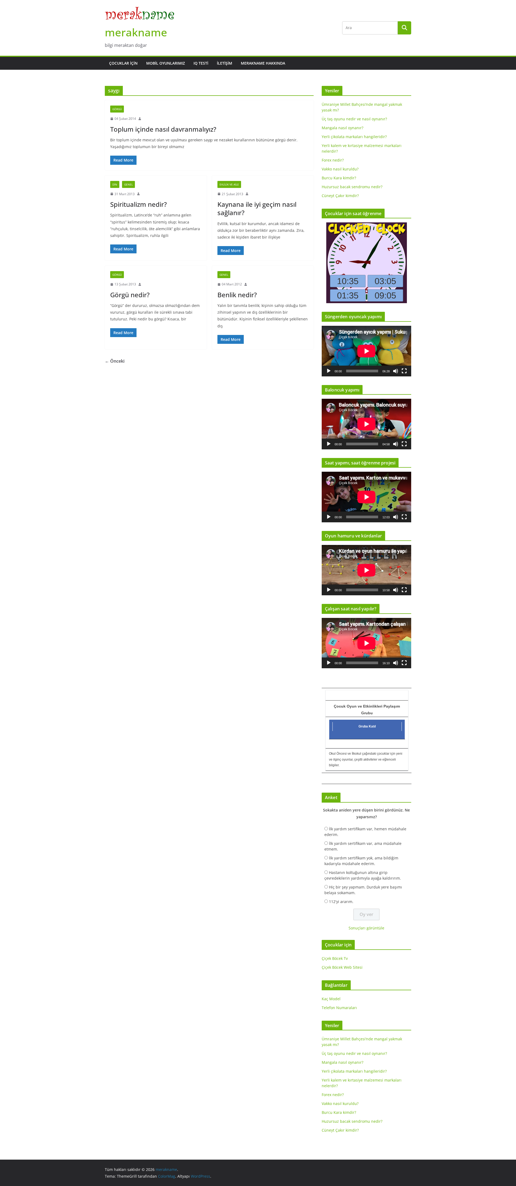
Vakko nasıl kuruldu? (340, 169)
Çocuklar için (123, 63)
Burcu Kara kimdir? (339, 177)
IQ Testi (201, 63)
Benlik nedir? (237, 294)
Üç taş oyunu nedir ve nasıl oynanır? (354, 118)
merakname (136, 32)
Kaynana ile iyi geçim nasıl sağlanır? (256, 208)
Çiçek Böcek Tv (335, 958)
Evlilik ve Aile (229, 184)
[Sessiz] (395, 371)
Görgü (117, 109)
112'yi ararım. (341, 901)
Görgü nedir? (130, 294)
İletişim (224, 63)
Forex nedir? (333, 160)
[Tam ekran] (404, 371)
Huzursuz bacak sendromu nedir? (352, 186)
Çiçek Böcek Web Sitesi (342, 967)
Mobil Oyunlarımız (165, 63)
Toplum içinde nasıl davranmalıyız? (163, 129)
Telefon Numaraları (339, 1007)
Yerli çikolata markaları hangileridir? (354, 136)
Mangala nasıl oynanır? (342, 127)
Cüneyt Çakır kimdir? (340, 195)
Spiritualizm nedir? (138, 204)
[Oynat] (328, 371)
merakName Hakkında (263, 63)
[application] (366, 351)
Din (114, 184)
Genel (128, 184)
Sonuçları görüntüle (366, 927)
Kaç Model (331, 998)
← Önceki (114, 361)
